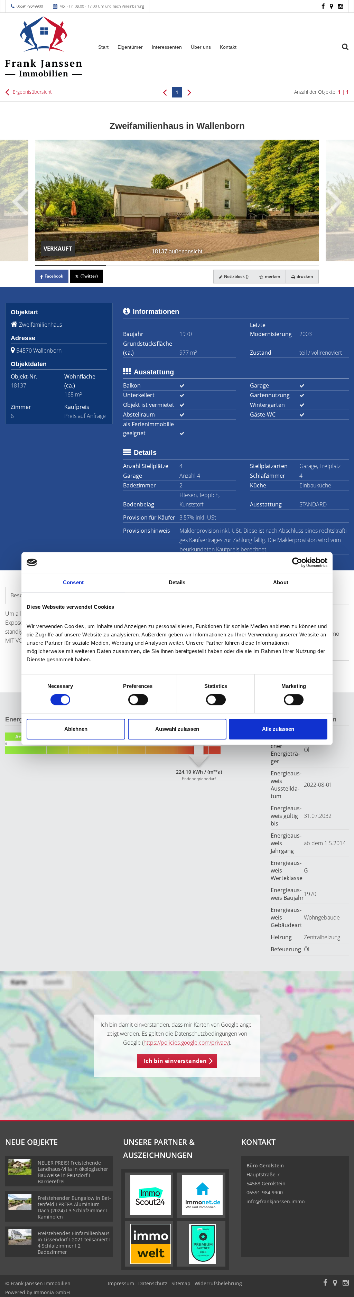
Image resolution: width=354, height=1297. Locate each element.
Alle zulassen (278, 729)
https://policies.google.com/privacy (186, 1042)
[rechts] (189, 91)
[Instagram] (340, 6)
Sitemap (180, 1283)
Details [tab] (177, 582)
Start (103, 47)
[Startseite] (44, 46)
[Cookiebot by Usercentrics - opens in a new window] (297, 562)
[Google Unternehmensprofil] (331, 6)
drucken (304, 276)
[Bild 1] (70, 265)
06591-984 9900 (264, 1192)
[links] (165, 91)
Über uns (201, 47)
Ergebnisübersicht (31, 91)
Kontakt (228, 47)
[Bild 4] (283, 265)
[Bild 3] (212, 265)
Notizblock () (236, 276)
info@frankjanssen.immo (275, 1201)
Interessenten (167, 47)
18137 (18, 385)
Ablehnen (75, 729)
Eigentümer (130, 47)
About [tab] (280, 582)
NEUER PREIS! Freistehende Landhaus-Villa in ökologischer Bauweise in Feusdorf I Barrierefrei (73, 1172)
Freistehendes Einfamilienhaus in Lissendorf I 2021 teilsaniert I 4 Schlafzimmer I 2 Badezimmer (74, 1242)
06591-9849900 (30, 6)
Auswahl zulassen (177, 729)
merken (272, 276)
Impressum (121, 1283)
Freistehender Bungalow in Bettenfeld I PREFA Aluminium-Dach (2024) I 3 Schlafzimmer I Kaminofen (74, 1207)
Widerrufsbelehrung (218, 1283)
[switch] (138, 699)
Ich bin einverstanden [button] (175, 1061)
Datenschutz (152, 1283)
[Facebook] (323, 6)
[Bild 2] (141, 265)
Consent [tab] (73, 582)
